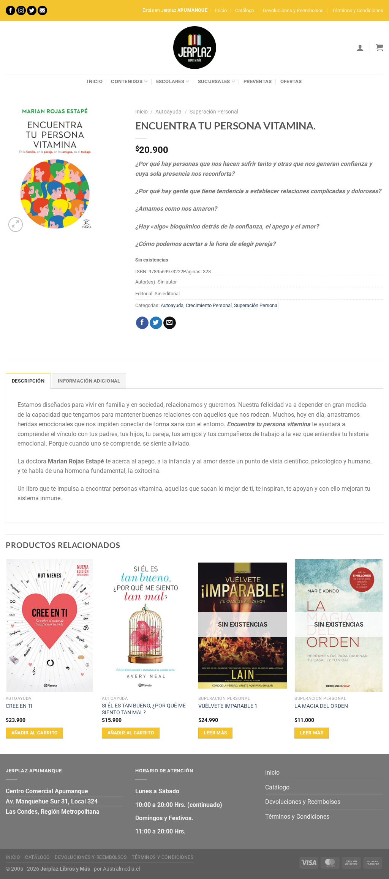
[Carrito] (379, 47)
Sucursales (214, 81)
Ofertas (291, 81)
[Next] (383, 655)
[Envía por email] (169, 323)
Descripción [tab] (28, 381)
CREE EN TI (19, 706)
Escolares (170, 81)
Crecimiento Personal (209, 305)
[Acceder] (360, 47)
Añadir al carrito (34, 733)
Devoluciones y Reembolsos (293, 10)
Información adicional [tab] (89, 381)
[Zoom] (15, 224)
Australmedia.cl (121, 869)
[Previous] (6, 655)
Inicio (221, 10)
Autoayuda (168, 112)
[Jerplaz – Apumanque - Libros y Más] (194, 47)
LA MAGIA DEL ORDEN (321, 706)
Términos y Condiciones (357, 10)
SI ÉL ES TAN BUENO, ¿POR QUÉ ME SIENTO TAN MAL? (144, 709)
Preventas (258, 81)
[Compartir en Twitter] (156, 323)
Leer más (215, 733)
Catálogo (244, 10)
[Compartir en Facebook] (142, 323)
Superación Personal (214, 112)
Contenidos (126, 81)
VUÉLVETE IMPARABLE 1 (228, 706)
